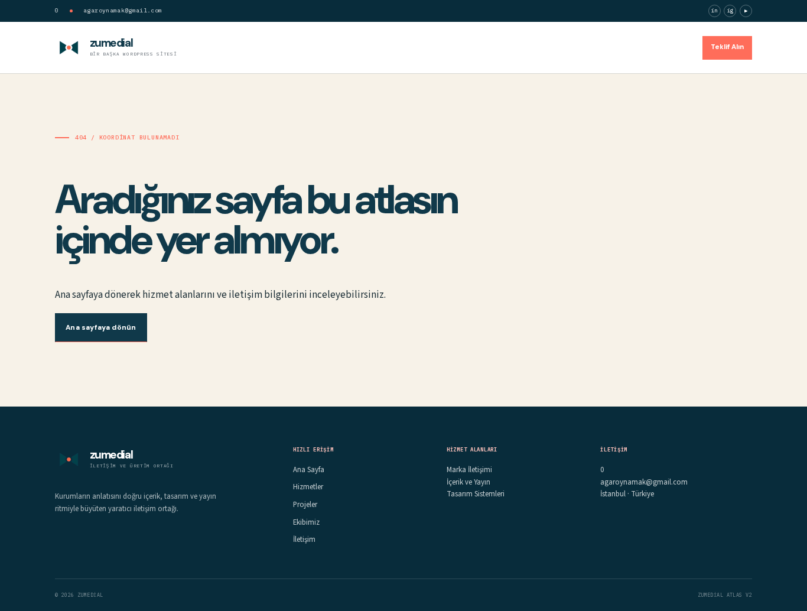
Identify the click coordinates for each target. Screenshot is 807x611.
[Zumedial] (69, 47)
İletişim (673, 47)
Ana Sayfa (483, 47)
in (714, 10)
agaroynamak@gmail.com (122, 10)
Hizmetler (535, 47)
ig (730, 10)
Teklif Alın (727, 47)
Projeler (583, 47)
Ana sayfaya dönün (101, 327)
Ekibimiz (629, 47)
